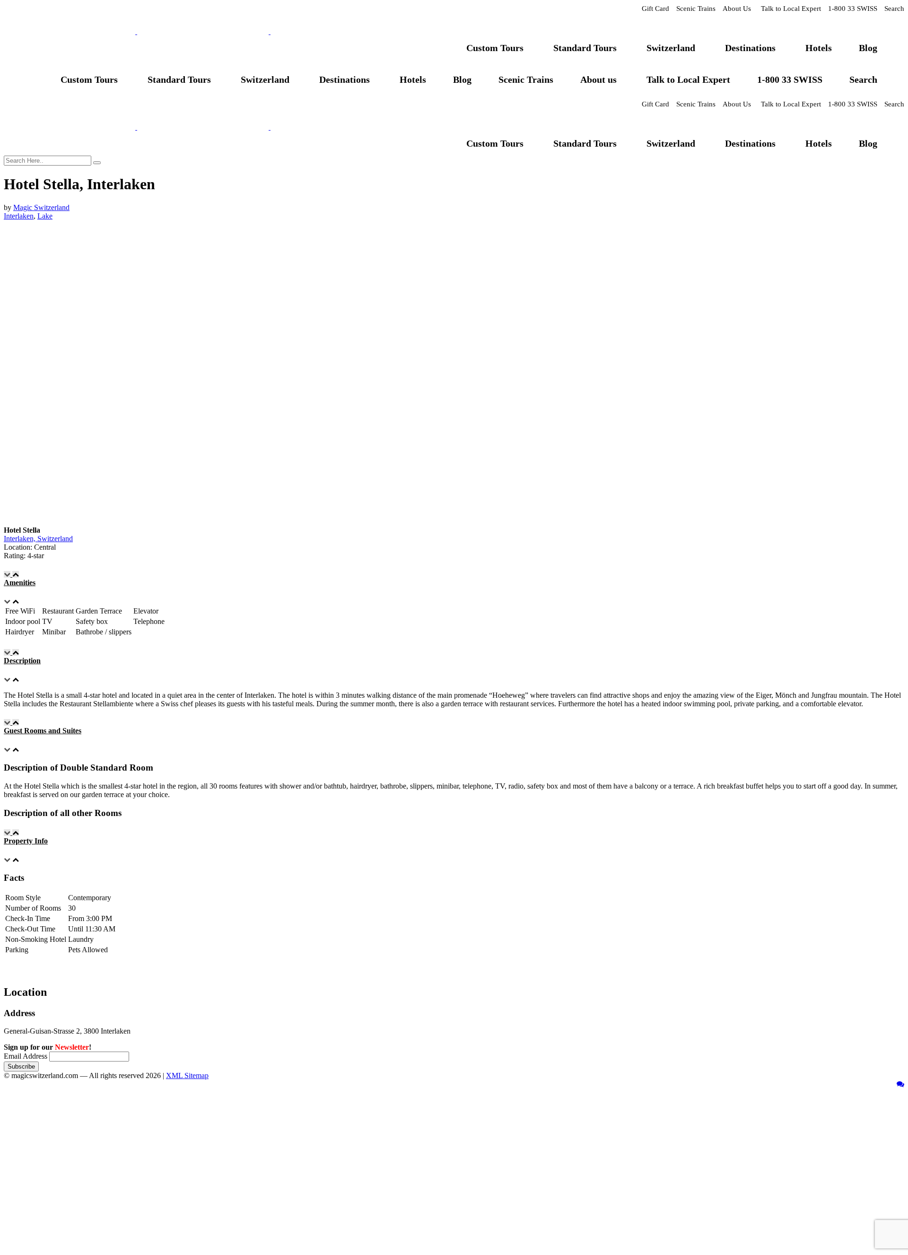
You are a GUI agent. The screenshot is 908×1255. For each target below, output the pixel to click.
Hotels (818, 48)
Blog (868, 48)
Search (894, 8)
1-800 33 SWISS (852, 8)
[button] (454, 578)
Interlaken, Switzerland (38, 539)
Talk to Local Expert (791, 8)
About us (598, 79)
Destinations (750, 48)
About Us (737, 8)
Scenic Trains (696, 8)
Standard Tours (585, 48)
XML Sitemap (187, 1075)
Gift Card (655, 8)
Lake (44, 216)
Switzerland (670, 48)
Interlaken (19, 216)
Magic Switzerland (41, 207)
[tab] (454, 578)
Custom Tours (495, 48)
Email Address (25, 1056)
